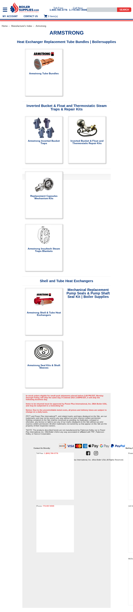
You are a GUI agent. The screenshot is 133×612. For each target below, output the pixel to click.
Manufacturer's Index (21, 26)
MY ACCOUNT (10, 16)
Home (5, 26)
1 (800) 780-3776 (51, 453)
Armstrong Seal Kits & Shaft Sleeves (43, 366)
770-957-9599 (48, 506)
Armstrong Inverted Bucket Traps (44, 141)
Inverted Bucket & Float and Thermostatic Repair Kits (87, 141)
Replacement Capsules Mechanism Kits (43, 197)
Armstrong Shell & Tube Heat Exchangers (44, 313)
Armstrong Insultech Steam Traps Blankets (44, 249)
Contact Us (31, 16)
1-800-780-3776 (58, 9)
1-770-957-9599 (78, 9)
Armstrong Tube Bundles (44, 73)
